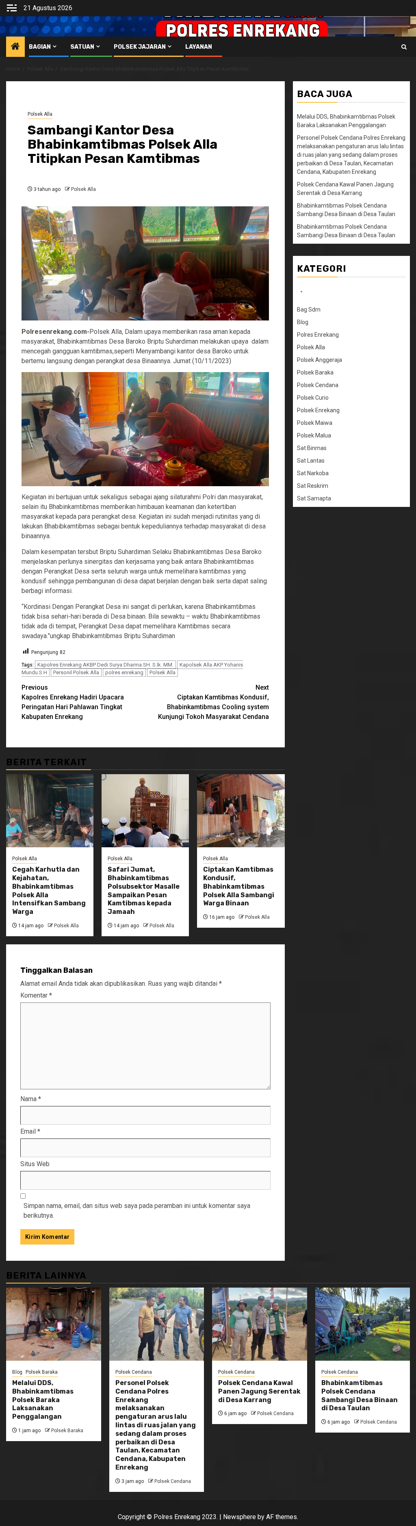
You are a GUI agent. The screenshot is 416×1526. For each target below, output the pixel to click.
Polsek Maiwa (314, 423)
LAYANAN (198, 46)
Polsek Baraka (315, 372)
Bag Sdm (309, 309)
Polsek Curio (313, 397)
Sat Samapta (314, 498)
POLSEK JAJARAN (140, 46)
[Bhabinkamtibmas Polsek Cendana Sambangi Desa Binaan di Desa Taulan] (362, 1324)
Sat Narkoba (313, 473)
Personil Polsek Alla (76, 672)
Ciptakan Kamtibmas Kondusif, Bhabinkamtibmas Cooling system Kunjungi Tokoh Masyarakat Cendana (213, 702)
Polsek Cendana (317, 385)
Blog (302, 322)
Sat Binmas (312, 448)
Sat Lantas (311, 460)
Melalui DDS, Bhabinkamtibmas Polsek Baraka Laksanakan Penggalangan (43, 1399)
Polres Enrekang (318, 334)
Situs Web (35, 1164)
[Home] (15, 47)
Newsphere (239, 1517)
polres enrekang (124, 672)
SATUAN (82, 46)
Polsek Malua (314, 435)
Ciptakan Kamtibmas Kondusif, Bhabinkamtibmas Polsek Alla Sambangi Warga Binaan (238, 886)
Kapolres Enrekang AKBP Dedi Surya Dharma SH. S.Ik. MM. (105, 665)
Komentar (36, 995)
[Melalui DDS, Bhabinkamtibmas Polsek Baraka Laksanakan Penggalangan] (53, 1324)
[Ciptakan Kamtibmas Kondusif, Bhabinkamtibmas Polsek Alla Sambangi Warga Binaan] (240, 810)
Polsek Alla (40, 114)
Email (30, 1131)
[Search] (404, 47)
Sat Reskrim (312, 486)
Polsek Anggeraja (319, 360)
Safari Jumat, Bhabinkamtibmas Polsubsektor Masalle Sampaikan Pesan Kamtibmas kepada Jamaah (144, 891)
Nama (30, 1099)
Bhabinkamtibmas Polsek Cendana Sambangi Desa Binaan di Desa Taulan (359, 1395)
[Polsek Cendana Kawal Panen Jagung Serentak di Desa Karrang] (259, 1324)
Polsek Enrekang (318, 410)
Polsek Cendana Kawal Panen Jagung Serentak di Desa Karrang (259, 1391)
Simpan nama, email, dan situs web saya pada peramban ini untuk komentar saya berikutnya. (137, 1210)
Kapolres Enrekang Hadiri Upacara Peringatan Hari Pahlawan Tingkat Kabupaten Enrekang (73, 702)
